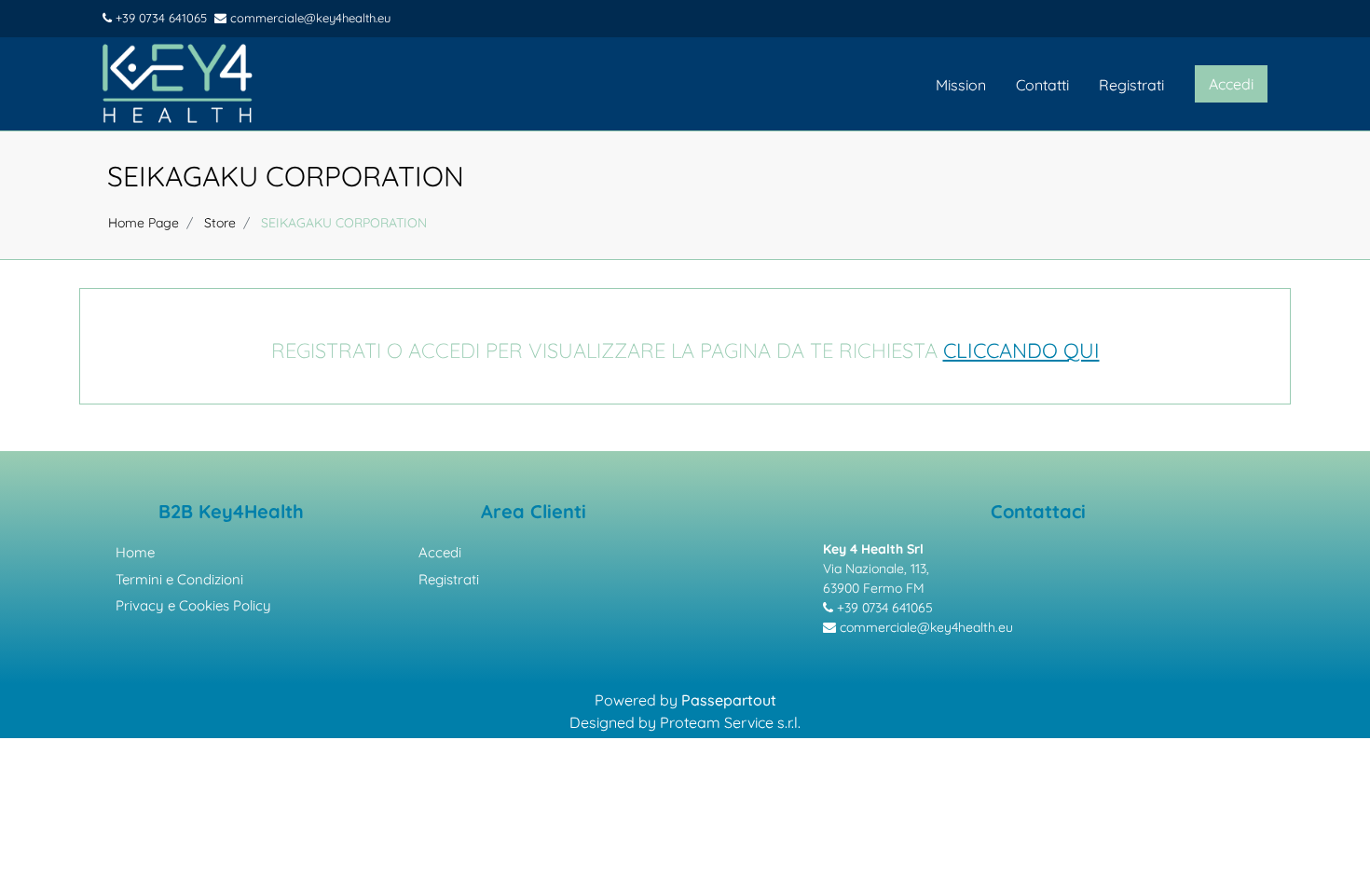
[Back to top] (1332, 848)
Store (220, 222)
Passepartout (728, 700)
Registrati (1131, 84)
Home (135, 552)
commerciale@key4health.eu (308, 17)
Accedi (439, 552)
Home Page (143, 222)
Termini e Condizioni (179, 579)
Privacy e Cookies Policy (193, 605)
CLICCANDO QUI (1021, 350)
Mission (961, 84)
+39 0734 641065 (159, 17)
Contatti (1042, 84)
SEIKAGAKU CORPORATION (285, 176)
